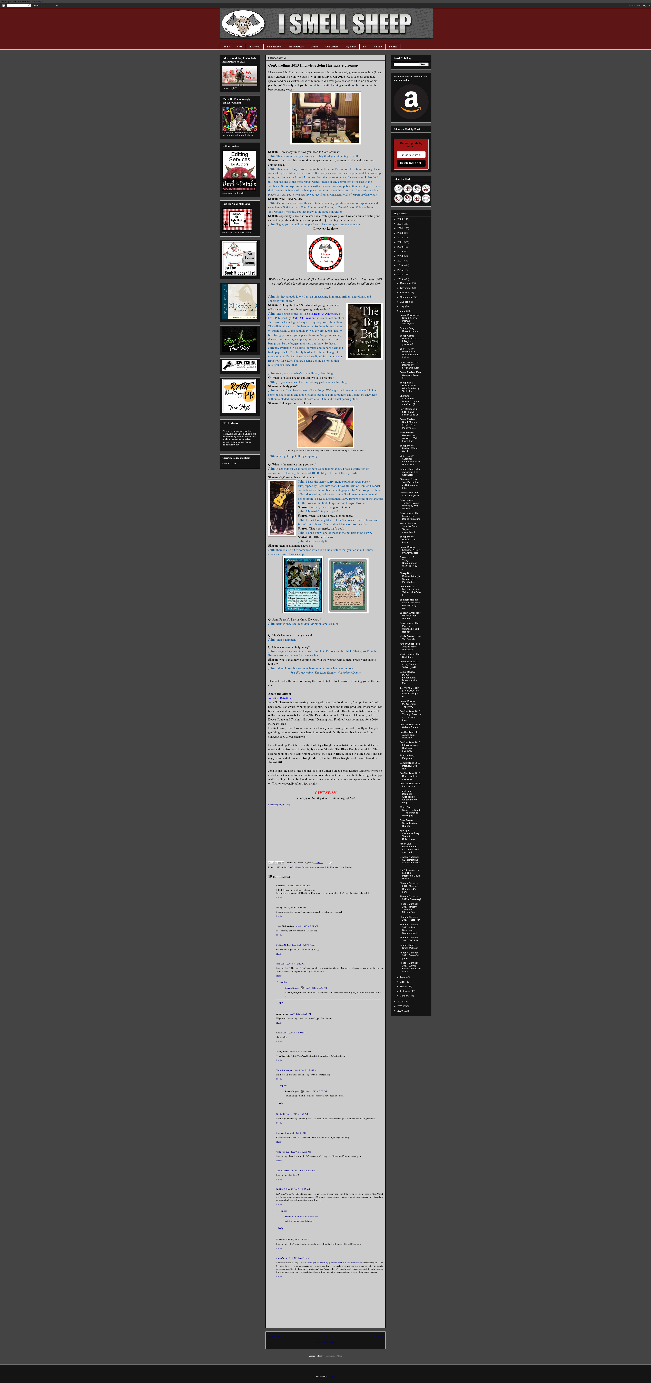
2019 (400, 251)
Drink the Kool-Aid (411, 163)
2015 (400, 270)
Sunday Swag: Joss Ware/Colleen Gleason (410, 615)
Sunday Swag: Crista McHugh (409, 946)
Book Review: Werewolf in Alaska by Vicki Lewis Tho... (409, 436)
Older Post (377, 1336)
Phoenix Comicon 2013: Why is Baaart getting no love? (410, 967)
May (403, 977)
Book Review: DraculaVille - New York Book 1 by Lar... (410, 353)
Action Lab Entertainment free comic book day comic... (409, 847)
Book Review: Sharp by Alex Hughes (408, 823)
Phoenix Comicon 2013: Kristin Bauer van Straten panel (409, 928)
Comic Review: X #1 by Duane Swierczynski (409, 664)
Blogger (330, 1376)
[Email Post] (330, 862)
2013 (277, 867)
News (239, 46)
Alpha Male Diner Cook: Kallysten (409, 494)
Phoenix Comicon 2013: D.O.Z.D (409, 939)
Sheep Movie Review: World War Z (409, 448)
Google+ (40, 1)
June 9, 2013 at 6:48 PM (297, 1114)
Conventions (332, 46)
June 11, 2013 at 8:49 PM (298, 1239)
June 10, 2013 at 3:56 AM (306, 1216)
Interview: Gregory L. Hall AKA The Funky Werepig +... (409, 692)
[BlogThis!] (273, 863)
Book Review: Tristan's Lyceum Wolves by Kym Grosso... (410, 504)
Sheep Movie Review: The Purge (408, 539)
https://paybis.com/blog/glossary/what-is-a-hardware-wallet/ (334, 1262)
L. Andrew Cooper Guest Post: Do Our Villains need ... (410, 861)
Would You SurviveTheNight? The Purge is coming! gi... (410, 811)
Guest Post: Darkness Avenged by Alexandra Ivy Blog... (408, 797)
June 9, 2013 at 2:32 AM (299, 885)
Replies (283, 981)
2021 (400, 242)
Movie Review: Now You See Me (410, 637)
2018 (400, 256)
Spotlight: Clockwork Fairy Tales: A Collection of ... (409, 834)
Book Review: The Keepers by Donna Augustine (410, 516)
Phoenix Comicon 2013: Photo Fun (410, 918)
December (406, 283)
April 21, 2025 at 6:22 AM (297, 1258)
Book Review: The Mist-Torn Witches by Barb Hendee (410, 627)
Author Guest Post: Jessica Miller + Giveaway (410, 646)
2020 (400, 247)
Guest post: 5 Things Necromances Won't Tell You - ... (409, 563)
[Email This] (269, 863)
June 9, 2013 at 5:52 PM (316, 1091)
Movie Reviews (296, 46)
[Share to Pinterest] (282, 863)
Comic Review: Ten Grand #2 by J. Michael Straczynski (410, 319)
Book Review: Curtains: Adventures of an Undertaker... (410, 460)
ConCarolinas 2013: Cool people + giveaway (410, 776)
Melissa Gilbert (283, 944)
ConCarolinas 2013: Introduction (410, 785)
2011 (400, 1006)
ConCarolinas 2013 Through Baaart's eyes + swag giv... (410, 715)
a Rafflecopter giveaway (279, 804)
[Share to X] (276, 863)
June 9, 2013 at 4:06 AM (294, 907)
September (406, 297)
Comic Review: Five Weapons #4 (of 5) (410, 375)
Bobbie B (280, 1189)
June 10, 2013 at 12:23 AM (302, 1170)
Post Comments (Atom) (331, 1355)
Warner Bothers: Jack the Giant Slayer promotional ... (409, 527)
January (405, 995)
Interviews (254, 46)
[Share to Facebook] (279, 863)
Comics (314, 46)
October (405, 292)
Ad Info (378, 46)
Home (226, 46)
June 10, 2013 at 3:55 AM (298, 1189)
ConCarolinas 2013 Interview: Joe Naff (410, 765)
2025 (400, 223)
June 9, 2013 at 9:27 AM (303, 944)
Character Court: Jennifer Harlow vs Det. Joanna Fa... (409, 483)
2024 (400, 228)
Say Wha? (351, 46)
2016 (400, 265)
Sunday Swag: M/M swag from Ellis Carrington (410, 472)
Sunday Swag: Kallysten (407, 757)
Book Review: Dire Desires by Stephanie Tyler (409, 365)
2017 (400, 260)
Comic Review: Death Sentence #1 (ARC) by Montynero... (409, 423)
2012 (400, 1001)
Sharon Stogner (292, 987)
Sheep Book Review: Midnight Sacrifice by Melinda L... (410, 577)
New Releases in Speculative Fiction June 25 (409, 412)
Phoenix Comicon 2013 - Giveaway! (410, 898)
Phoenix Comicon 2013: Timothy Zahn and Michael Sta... (409, 908)
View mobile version (326, 1342)
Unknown (280, 1151)
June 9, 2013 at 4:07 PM (294, 1032)
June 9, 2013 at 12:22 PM (293, 963)
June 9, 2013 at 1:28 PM (300, 1013)
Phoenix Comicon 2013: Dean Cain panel (410, 955)
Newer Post (274, 1336)
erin (278, 963)
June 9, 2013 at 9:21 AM (306, 926)
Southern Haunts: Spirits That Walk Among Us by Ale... (410, 603)
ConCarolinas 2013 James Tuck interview (410, 735)
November (406, 288)
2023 (400, 233)
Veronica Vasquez (284, 1070)
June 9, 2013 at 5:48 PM (305, 1070)
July (402, 306)
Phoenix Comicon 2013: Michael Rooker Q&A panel (409, 887)
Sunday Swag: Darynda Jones (409, 329)
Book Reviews (274, 46)
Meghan (280, 1132)
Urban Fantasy (345, 867)
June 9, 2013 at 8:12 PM (296, 1132)
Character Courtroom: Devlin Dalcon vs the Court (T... (410, 400)
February (405, 991)
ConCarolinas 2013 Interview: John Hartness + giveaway (410, 746)
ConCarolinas (294, 867)
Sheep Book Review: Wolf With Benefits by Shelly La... (409, 386)
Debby (279, 907)
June (403, 311)
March (404, 986)
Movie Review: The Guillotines (410, 655)
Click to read (229, 463)
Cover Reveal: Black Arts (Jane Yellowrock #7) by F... (410, 590)
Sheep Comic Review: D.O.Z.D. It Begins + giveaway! (410, 339)
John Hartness (331, 867)
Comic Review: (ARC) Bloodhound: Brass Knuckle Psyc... (408, 677)
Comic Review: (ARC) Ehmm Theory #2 (408, 704)
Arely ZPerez (282, 1170)
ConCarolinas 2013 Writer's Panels (410, 726)
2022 (400, 237)
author (284, 867)
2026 (400, 219)
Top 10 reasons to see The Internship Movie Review (410, 874)
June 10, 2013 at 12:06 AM (298, 1151)
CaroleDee (281, 885)
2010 (400, 1010)
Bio (365, 46)
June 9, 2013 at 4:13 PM (300, 1051)
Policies (393, 46)
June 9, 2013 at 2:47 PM (316, 987)
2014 (400, 274)
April (403, 981)
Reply (279, 897)
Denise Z (280, 1114)
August (404, 301)
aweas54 (280, 1258)
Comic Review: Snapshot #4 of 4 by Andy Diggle (410, 550)
